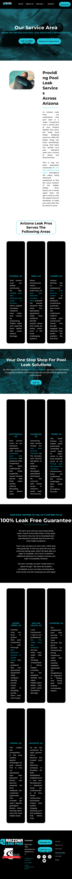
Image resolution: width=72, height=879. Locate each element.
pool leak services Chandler (36, 450)
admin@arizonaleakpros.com (30, 851)
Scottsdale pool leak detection (15, 456)
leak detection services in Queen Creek (16, 655)
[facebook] (44, 857)
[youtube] (44, 861)
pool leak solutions (37, 369)
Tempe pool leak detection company (56, 466)
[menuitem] (21, 4)
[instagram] (49, 857)
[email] (39, 857)
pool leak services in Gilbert (56, 293)
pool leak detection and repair (51, 170)
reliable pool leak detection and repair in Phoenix (16, 298)
